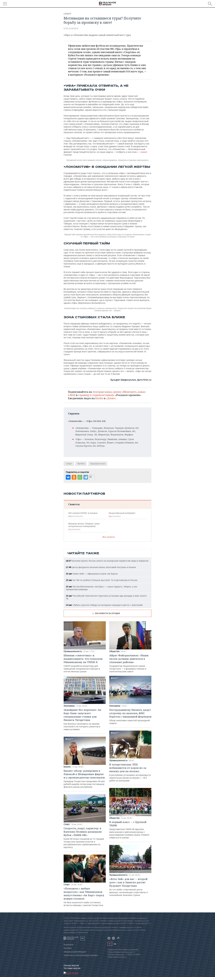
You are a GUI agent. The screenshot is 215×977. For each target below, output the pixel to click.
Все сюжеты (109, 537)
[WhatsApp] (80, 477)
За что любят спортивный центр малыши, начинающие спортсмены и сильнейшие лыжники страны (128, 886)
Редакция (68, 945)
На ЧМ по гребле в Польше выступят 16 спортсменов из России (101, 580)
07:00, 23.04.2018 (71, 28)
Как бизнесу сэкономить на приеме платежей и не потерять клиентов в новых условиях (82, 719)
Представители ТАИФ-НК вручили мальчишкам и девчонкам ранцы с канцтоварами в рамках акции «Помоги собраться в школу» (129, 829)
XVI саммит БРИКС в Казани (82, 514)
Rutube (99, 398)
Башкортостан (98, 463)
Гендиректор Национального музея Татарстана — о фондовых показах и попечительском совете (128, 663)
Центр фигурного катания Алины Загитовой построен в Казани (101, 567)
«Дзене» (111, 398)
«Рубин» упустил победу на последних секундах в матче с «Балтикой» (104, 605)
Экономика (69, 706)
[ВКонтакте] (68, 477)
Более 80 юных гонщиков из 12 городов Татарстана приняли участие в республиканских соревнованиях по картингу (84, 838)
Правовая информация (75, 952)
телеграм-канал (102, 391)
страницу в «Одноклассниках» (96, 395)
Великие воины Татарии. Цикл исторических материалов (84, 526)
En (115, 944)
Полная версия (71, 965)
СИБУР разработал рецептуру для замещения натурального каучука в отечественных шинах (83, 663)
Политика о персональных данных (81, 955)
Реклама (68, 948)
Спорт (68, 13)
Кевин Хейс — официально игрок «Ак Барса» (92, 573)
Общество (114, 651)
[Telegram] (85, 477)
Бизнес (67, 767)
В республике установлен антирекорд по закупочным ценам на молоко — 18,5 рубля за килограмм (130, 772)
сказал (143, 152)
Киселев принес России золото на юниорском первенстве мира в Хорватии (107, 560)
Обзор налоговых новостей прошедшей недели (130, 716)
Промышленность (73, 651)
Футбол (81, 463)
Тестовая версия (72, 968)
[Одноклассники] (74, 477)
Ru (110, 944)
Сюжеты (74, 504)
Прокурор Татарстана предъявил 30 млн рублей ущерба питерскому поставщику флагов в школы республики (84, 778)
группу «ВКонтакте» (125, 391)
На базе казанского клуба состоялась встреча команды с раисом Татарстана (84, 897)
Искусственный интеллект (122, 514)
